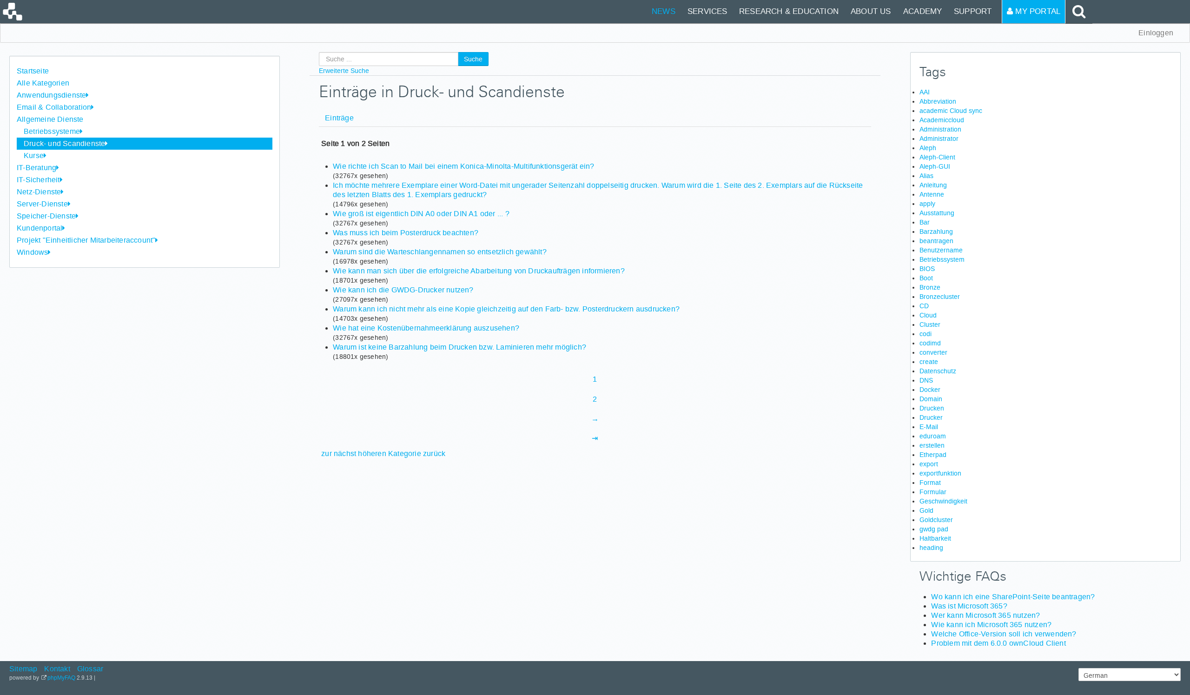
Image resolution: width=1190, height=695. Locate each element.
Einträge (339, 118)
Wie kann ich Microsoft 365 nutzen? (991, 625)
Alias (926, 175)
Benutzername (941, 250)
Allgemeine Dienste (50, 119)
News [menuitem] (663, 11)
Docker (929, 389)
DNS (926, 380)
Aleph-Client (937, 157)
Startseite (33, 71)
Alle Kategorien (43, 83)
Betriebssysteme (52, 131)
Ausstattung (936, 213)
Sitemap (23, 669)
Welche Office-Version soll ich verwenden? (1003, 634)
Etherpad (932, 454)
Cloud (928, 315)
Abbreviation (937, 101)
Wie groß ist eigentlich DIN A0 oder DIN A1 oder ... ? (421, 214)
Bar (924, 222)
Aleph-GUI (934, 166)
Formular (932, 492)
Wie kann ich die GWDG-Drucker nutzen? (403, 290)
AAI (924, 92)
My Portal (1036, 11)
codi (925, 334)
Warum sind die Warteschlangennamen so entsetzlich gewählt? (440, 252)
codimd (930, 343)
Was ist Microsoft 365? (969, 606)
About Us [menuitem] (871, 11)
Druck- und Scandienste (64, 143)
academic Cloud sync (950, 110)
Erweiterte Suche (344, 70)
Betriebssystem (942, 259)
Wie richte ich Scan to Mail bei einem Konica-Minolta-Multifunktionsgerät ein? (463, 166)
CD (924, 306)
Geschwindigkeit (943, 501)
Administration (940, 129)
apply (927, 203)
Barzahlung (936, 231)
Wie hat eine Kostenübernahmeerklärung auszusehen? (426, 328)
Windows (32, 252)
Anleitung (933, 185)
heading (931, 547)
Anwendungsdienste (51, 95)
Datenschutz (937, 371)
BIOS (927, 268)
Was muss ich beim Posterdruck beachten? (405, 233)
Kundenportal (39, 228)
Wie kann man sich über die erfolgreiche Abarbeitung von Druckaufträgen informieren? (479, 271)
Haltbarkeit (935, 538)
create (928, 361)
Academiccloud (941, 120)
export (928, 464)
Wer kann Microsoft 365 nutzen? (985, 615)
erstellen (932, 445)
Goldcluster (936, 519)
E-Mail (928, 426)
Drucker (931, 417)
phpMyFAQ (61, 678)
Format (930, 482)
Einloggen (1155, 33)
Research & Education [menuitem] (789, 11)
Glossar (90, 669)
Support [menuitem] (973, 11)
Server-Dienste (42, 204)
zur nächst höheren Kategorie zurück (383, 453)
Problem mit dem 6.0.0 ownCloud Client (998, 643)
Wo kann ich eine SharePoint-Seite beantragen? (1013, 597)
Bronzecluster (939, 296)
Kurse (34, 155)
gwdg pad (933, 529)
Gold (926, 510)
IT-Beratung (36, 168)
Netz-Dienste (39, 192)
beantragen (936, 241)
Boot (926, 278)
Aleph (927, 148)
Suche (473, 59)
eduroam (932, 436)
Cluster (929, 324)
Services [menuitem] (707, 11)
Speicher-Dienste (46, 216)
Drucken (931, 408)
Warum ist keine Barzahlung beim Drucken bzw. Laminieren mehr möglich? (459, 347)
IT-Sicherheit (38, 180)
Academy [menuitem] (922, 11)
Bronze (929, 287)
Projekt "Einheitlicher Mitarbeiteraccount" (86, 240)
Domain (930, 399)
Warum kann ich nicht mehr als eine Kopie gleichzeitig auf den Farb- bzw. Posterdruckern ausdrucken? (506, 309)
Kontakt (57, 669)
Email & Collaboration (54, 107)
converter (933, 352)
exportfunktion (940, 473)
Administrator (939, 138)
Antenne (931, 194)
